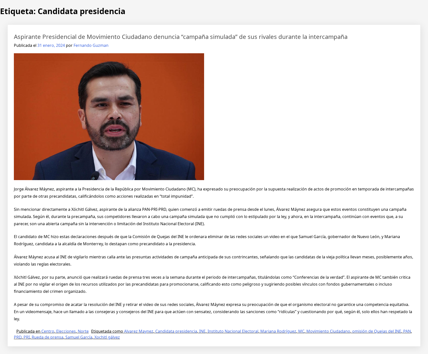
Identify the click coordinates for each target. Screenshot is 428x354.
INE (202, 331)
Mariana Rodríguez (278, 331)
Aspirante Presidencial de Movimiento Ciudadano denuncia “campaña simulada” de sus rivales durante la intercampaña (181, 36)
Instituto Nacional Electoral (233, 331)
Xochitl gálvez (107, 337)
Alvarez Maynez (138, 331)
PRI (27, 337)
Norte (83, 331)
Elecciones (66, 331)
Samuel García (78, 337)
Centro (47, 331)
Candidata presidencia (176, 331)
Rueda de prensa (47, 337)
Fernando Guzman (91, 45)
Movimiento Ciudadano (328, 331)
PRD (18, 337)
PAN (407, 331)
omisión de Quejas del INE (376, 331)
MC (301, 331)
